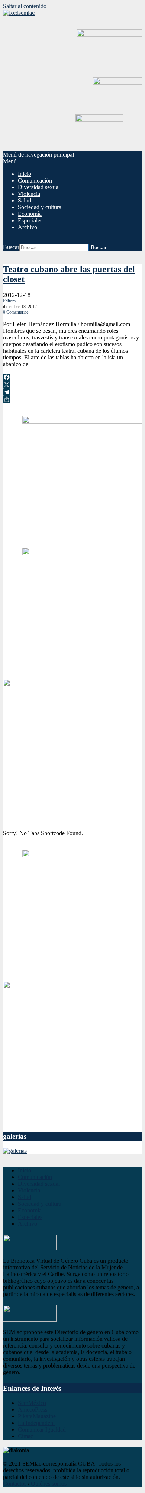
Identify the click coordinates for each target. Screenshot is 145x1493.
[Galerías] (15, 1151)
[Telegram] (72, 392)
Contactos (14, 1483)
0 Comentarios (16, 312)
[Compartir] (72, 399)
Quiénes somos (49, 1483)
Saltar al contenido (24, 6)
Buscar (11, 247)
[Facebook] (72, 377)
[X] (72, 384)
